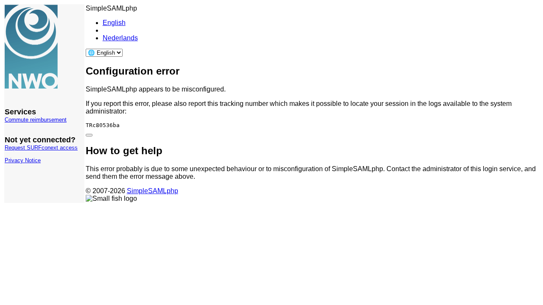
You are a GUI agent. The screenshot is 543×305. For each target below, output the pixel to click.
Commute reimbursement (36, 119)
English (114, 22)
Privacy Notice (23, 160)
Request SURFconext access (41, 147)
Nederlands (120, 38)
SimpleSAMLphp (152, 190)
